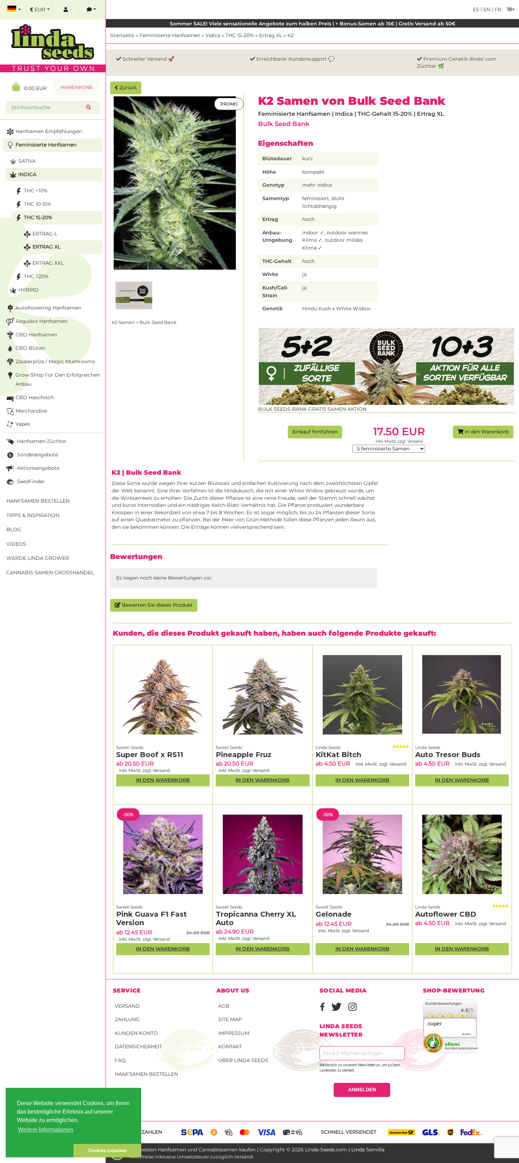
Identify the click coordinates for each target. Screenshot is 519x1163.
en (486, 9)
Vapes (23, 424)
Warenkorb (76, 87)
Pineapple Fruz (244, 754)
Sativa (27, 161)
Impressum (233, 1033)
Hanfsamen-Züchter (41, 441)
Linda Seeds (328, 747)
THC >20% (36, 276)
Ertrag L (44, 233)
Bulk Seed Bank (283, 123)
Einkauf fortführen (315, 431)
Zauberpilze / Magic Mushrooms (55, 361)
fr (497, 9)
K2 (290, 35)
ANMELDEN (362, 1089)
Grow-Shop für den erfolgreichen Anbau (58, 379)
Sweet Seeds (229, 747)
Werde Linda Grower (37, 558)
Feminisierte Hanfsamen (169, 35)
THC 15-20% (240, 35)
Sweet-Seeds (129, 747)
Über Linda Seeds (243, 1060)
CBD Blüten (30, 348)
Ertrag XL (270, 35)
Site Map (230, 1019)
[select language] (14, 10)
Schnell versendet (348, 1132)
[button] (39, 1150)
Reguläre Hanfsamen (41, 321)
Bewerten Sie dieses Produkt (156, 605)
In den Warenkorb (486, 431)
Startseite (122, 35)
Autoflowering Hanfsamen (48, 308)
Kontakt (230, 1046)
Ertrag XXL (48, 263)
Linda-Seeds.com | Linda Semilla (344, 1149)
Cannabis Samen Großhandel (50, 572)
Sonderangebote (37, 454)
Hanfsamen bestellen (146, 1074)
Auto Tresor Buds (448, 754)
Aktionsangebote (37, 468)
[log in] (65, 10)
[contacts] (91, 10)
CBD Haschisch (35, 397)
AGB (223, 1006)
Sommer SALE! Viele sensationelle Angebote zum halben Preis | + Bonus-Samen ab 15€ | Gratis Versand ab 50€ (312, 23)
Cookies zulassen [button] (107, 1150)
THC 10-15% (37, 204)
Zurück (127, 87)
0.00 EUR (33, 88)
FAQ (120, 1060)
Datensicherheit (138, 1046)
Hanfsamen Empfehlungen (49, 131)
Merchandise (31, 411)
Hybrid (28, 290)
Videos (16, 544)
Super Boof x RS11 (149, 754)
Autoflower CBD (445, 914)
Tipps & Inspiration (32, 515)
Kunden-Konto (136, 1033)
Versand (127, 1006)
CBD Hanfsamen (36, 334)
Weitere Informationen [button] (45, 1130)
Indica (212, 35)
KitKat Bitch (338, 754)
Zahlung (127, 1019)
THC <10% (36, 190)
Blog (13, 529)
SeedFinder (30, 481)
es (476, 9)
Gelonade (334, 914)
